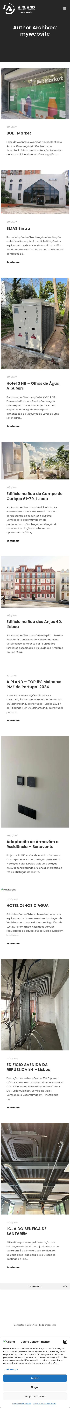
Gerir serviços (11, 1369)
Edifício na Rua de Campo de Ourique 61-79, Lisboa (35, 496)
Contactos (19, 1325)
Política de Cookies (21, 1403)
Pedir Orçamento (47, 1325)
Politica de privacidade (44, 1403)
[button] (65, 1341)
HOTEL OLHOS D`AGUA (28, 905)
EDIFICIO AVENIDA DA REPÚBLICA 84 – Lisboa (28, 1067)
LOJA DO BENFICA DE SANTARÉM (27, 1231)
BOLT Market (19, 133)
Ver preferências (35, 1396)
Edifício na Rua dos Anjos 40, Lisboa (34, 624)
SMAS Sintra (18, 228)
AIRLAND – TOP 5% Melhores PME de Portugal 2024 (34, 684)
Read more (13, 262)
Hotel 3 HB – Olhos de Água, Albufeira (33, 386)
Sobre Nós (32, 1325)
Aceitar (35, 1378)
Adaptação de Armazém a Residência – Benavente (33, 844)
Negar (35, 1387)
